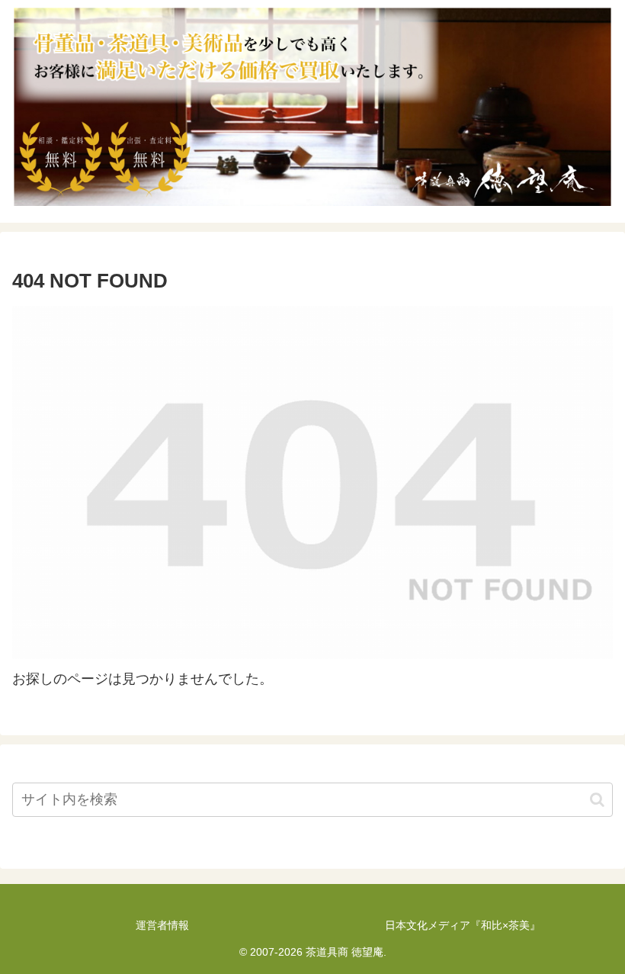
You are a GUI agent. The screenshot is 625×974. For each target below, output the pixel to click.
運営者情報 (162, 925)
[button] (597, 799)
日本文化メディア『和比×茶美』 (462, 925)
